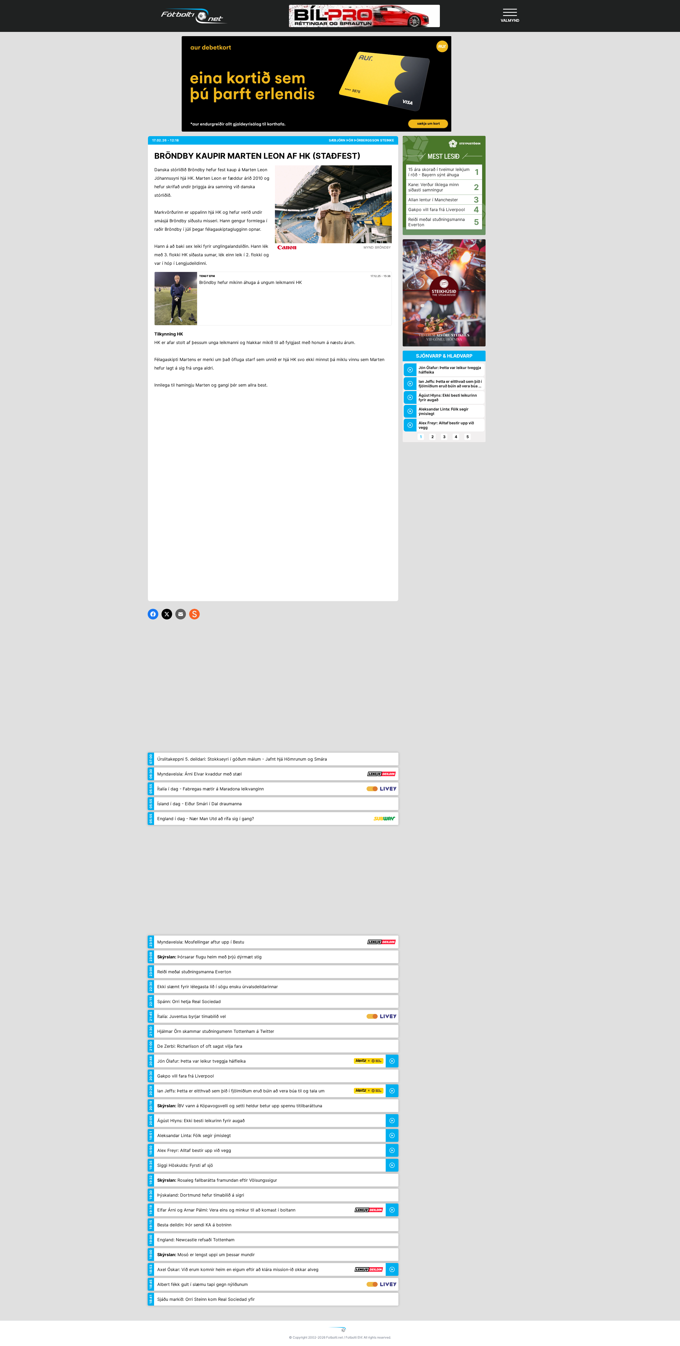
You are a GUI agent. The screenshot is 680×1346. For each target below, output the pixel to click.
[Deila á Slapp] (194, 614)
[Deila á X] (167, 614)
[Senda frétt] (180, 614)
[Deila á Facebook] (153, 614)
